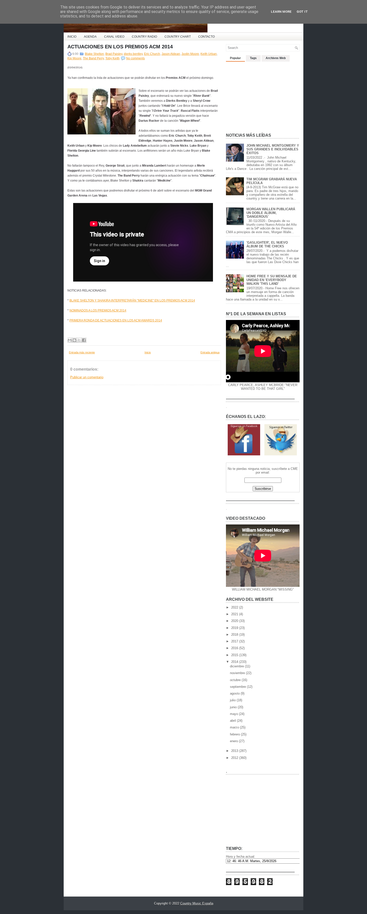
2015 (235, 655)
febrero (235, 734)
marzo (235, 727)
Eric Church (152, 54)
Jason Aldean (171, 54)
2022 (235, 607)
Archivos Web (276, 58)
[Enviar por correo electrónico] (69, 340)
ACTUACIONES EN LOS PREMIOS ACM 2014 (120, 46)
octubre (236, 680)
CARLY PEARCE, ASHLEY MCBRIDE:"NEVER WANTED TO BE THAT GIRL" (262, 387)
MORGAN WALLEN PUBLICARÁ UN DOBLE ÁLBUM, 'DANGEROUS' (270, 212)
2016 (235, 648)
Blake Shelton (94, 54)
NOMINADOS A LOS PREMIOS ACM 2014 (97, 310)
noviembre (238, 673)
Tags (253, 58)
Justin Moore (190, 54)
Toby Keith (112, 58)
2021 (235, 614)
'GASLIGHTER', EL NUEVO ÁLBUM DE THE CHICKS (267, 244)
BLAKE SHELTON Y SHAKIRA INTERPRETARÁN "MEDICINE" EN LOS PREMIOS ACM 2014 (132, 300)
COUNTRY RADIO (144, 36)
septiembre (238, 687)
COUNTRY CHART (178, 36)
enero (234, 741)
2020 (235, 621)
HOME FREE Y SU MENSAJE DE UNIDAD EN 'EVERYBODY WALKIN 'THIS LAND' (271, 280)
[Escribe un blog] (74, 340)
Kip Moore (74, 58)
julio (233, 700)
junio (234, 707)
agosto (235, 693)
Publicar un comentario (86, 377)
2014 (235, 662)
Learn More (281, 11)
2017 (235, 641)
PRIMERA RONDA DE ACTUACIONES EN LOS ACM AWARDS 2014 (115, 320)
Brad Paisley (113, 54)
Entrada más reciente (82, 352)
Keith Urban (208, 54)
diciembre (237, 666)
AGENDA (90, 36)
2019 (235, 628)
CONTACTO (206, 36)
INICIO (71, 36)
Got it (302, 11)
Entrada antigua (209, 352)
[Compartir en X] (79, 340)
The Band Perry (93, 58)
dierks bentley (133, 54)
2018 (235, 634)
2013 (235, 751)
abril (233, 720)
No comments (135, 58)
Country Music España (196, 903)
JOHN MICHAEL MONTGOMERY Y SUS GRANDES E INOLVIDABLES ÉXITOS (272, 149)
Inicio (148, 352)
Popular (235, 58)
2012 (235, 758)
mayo (234, 714)
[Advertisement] (125, 330)
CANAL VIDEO (114, 36)
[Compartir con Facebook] (83, 340)
